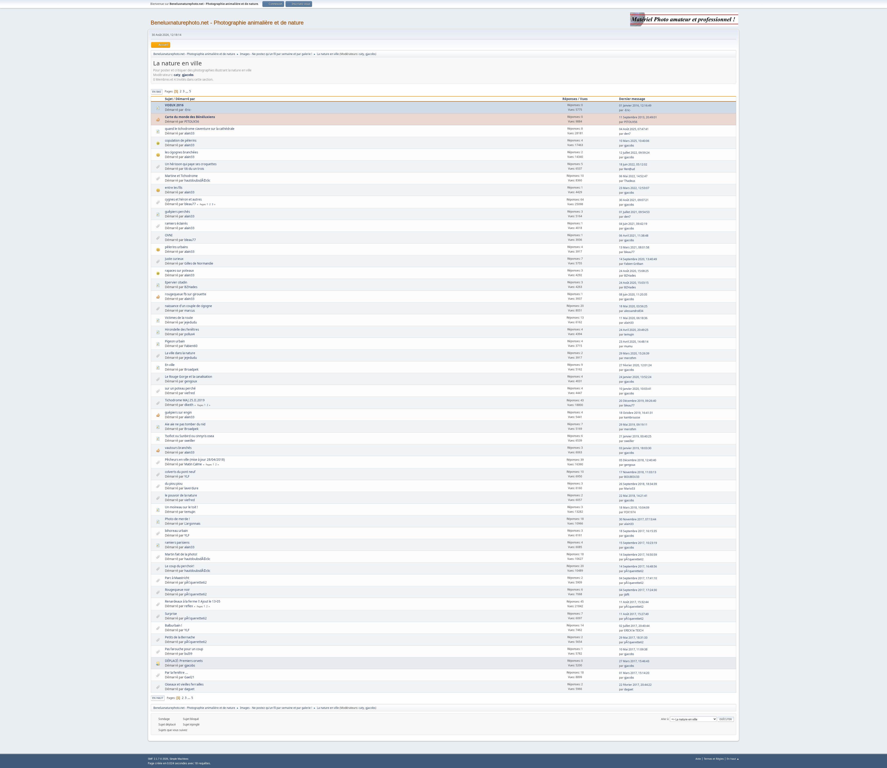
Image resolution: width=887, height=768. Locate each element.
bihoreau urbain (176, 531)
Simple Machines (179, 758)
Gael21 (189, 677)
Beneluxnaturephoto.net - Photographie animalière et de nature (227, 22)
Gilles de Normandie (198, 263)
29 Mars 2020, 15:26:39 (634, 353)
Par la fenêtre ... (176, 672)
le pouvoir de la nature (181, 495)
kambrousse (632, 417)
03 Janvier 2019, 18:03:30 (635, 448)
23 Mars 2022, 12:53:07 (634, 188)
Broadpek (191, 369)
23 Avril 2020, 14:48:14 (633, 342)
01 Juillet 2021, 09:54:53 (634, 212)
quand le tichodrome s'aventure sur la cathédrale (199, 129)
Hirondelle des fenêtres (182, 329)
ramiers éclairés (176, 223)
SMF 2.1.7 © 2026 (158, 758)
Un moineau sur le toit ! (181, 507)
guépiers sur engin (178, 412)
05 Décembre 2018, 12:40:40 (637, 460)
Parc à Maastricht (177, 578)
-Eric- (187, 110)
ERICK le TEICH (634, 630)
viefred (189, 393)
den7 (627, 134)
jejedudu (190, 322)
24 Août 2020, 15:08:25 (634, 271)
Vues (584, 99)
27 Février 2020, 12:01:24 (635, 365)
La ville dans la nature (180, 353)
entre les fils (173, 188)
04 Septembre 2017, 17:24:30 (638, 590)
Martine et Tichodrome (181, 176)
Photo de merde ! (177, 519)
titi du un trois (194, 169)
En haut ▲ (733, 758)
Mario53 (629, 489)
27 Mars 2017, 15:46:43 (634, 661)
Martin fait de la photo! (181, 554)
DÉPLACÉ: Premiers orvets (184, 661)
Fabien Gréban (633, 264)
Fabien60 (190, 346)
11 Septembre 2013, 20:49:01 (638, 117)
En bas (156, 91)
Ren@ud (629, 169)
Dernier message (632, 99)
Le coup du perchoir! (179, 566)
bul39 (188, 654)
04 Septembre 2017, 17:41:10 (638, 578)
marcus (189, 310)
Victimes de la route (179, 318)
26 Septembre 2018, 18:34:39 (638, 484)
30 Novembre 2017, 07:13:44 (637, 519)
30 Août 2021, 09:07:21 (634, 200)
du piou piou (173, 484)
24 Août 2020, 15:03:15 (634, 283)
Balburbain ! (173, 625)
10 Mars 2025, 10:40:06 (634, 141)
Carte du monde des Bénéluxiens (190, 117)
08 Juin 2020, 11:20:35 (633, 294)
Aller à (664, 719)
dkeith (188, 405)
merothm (630, 358)
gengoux (190, 381)
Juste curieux (174, 259)
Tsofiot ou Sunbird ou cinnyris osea (189, 436)
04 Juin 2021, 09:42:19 (633, 224)
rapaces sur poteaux (179, 270)
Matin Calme (193, 464)
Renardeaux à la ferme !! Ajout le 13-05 (192, 601)
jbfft (626, 595)
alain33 (189, 133)
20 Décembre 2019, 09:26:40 (637, 401)
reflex (188, 606)
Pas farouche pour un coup (184, 649)
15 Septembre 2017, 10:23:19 (638, 543)
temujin (629, 334)
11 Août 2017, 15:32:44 (634, 602)
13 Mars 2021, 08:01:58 (634, 247)
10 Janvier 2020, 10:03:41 (635, 389)
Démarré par (185, 99)
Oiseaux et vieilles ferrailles (184, 684)
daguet (189, 689)
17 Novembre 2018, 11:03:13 (637, 472)
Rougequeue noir (177, 590)
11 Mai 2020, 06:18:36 (633, 318)
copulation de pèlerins (180, 140)
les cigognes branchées (181, 152)
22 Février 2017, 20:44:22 (635, 685)
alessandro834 (633, 311)
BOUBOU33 (631, 477)
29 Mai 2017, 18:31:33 (633, 638)
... (187, 91)
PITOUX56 (191, 121)
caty (361, 54)
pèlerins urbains (176, 247)
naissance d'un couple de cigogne (188, 306)
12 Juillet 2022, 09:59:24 (634, 153)
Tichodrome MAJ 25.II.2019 (185, 400)
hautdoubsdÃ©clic (197, 180)
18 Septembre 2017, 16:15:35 (638, 531)
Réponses (569, 99)
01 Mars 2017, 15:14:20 (634, 673)
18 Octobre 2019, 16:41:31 (636, 413)
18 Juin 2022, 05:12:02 (633, 164)
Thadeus (629, 181)
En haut (157, 698)
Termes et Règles (714, 758)
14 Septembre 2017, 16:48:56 (638, 566)
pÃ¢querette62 (634, 559)
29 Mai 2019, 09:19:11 (633, 425)
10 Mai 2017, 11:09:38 (633, 649)
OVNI (169, 235)
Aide (698, 758)
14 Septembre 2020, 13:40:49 (638, 259)
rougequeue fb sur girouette (185, 294)
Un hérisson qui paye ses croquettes (190, 164)
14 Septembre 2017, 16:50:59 (638, 555)
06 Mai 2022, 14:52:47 (633, 176)
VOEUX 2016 (174, 105)
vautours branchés (178, 448)
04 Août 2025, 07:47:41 (634, 129)
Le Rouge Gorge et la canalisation (188, 377)
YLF (186, 476)
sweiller (189, 441)
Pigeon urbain (175, 341)
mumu (628, 346)
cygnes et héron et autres (183, 199)
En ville (170, 365)
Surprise (171, 614)
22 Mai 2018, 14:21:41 (633, 496)
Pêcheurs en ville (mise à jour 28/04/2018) (195, 459)
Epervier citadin (176, 282)
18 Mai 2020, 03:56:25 (633, 306)
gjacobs (370, 54)
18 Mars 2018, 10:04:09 (634, 507)
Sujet (169, 99)
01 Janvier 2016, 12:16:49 (635, 105)
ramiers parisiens (177, 542)
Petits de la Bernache (180, 637)
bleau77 (190, 204)
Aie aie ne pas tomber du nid (185, 424)
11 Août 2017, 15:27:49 (634, 614)
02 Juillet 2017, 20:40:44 (634, 626)
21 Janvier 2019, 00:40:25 (635, 436)
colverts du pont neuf (180, 472)
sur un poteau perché (180, 388)
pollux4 (189, 334)
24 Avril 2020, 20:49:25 (633, 330)
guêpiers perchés (177, 212)
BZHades (630, 275)
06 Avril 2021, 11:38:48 (633, 236)
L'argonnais (192, 523)
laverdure (191, 488)
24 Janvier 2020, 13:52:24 (635, 377)
